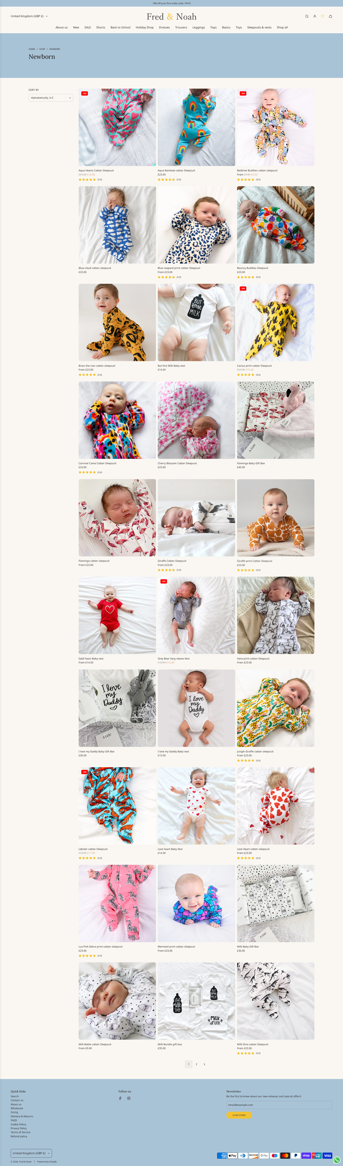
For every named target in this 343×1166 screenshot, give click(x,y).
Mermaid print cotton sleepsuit (176, 946)
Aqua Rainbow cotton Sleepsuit (176, 170)
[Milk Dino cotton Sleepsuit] (275, 1001)
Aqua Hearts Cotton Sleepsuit (96, 170)
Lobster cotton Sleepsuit (93, 849)
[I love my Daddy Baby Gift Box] (117, 708)
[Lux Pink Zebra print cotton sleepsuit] (117, 903)
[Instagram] (129, 1098)
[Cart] (330, 16)
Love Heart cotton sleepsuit (253, 849)
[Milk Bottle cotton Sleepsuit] (117, 1001)
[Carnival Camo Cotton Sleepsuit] (117, 420)
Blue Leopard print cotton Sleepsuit (179, 268)
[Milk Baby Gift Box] (275, 903)
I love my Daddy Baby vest (173, 751)
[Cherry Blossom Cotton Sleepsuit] (196, 420)
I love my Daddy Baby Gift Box (96, 751)
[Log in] (315, 16)
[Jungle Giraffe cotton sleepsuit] (275, 708)
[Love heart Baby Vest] (196, 806)
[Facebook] (120, 1098)
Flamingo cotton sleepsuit (94, 560)
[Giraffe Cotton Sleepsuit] (196, 517)
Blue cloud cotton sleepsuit (95, 268)
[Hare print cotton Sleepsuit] (275, 615)
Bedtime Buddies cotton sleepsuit (257, 170)
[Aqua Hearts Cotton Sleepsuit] (117, 127)
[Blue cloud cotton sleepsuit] (117, 225)
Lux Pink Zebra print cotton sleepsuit (101, 946)
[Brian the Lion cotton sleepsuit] (117, 322)
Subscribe (239, 1115)
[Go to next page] (204, 1064)
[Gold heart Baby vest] (117, 615)
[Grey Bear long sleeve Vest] (196, 615)
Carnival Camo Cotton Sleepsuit (97, 463)
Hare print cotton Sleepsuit (253, 658)
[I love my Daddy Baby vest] (196, 708)
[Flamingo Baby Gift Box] (275, 420)
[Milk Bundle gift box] (196, 1001)
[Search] (307, 16)
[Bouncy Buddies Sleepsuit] (275, 225)
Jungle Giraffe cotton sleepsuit (255, 751)
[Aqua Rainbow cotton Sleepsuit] (196, 127)
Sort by (34, 90)
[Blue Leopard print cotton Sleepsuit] (196, 225)
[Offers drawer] (323, 16)
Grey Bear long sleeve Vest (174, 658)
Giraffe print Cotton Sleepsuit (254, 560)
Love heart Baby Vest (170, 849)
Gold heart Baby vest (91, 658)
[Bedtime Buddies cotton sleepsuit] (275, 127)
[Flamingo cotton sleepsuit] (117, 517)
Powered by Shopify (47, 1161)
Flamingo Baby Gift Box (251, 463)
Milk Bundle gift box (170, 1044)
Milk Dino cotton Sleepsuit (252, 1044)
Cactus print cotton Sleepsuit (254, 365)
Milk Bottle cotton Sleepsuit (95, 1044)
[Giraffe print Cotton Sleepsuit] (275, 517)
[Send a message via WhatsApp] (337, 1160)
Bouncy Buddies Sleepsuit (252, 268)
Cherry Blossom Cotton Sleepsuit (177, 463)
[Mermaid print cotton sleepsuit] (196, 903)
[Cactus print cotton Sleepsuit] (275, 322)
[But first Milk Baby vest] (196, 322)
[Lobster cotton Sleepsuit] (117, 806)
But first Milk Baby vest (171, 365)
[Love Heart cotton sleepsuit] (275, 806)
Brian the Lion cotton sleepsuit (97, 365)
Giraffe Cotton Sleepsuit (172, 560)
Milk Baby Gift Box (248, 946)
